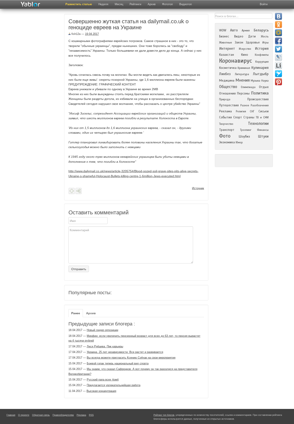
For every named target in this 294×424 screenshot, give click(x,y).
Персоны (243, 93)
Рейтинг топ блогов (163, 415)
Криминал (244, 68)
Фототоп (167, 4)
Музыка (255, 80)
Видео (238, 36)
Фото (225, 136)
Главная (10, 415)
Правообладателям (63, 415)
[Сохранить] (72, 191)
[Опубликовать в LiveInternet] (278, 65)
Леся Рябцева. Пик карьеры (105, 346)
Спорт (237, 117)
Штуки (263, 136)
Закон (239, 42)
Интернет (227, 48)
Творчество (226, 124)
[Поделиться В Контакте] (278, 16)
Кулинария (260, 67)
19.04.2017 (92, 34)
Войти (264, 4)
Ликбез (225, 74)
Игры (265, 42)
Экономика (227, 142)
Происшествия (258, 99)
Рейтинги (135, 4)
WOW (222, 30)
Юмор (239, 142)
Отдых (264, 87)
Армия (246, 30)
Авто (234, 30)
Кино (244, 55)
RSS (91, 415)
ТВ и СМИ (262, 117)
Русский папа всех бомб (103, 379)
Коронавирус (235, 60)
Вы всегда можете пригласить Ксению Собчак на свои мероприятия (131, 357)
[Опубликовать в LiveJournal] (278, 57)
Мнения (242, 80)
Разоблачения (260, 105)
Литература (242, 74)
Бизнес (224, 36)
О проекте (23, 415)
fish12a (75, 34)
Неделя (103, 4)
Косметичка (228, 68)
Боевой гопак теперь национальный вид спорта (118, 363)
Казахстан (226, 55)
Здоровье (253, 42)
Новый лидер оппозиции (102, 330)
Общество (228, 86)
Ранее (75, 313)
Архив (152, 4)
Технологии (258, 123)
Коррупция (262, 61)
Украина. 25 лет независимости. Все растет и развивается (125, 352)
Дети (252, 36)
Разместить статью (78, 4)
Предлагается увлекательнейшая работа (113, 385)
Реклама (225, 111)
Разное (244, 105)
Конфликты (262, 55)
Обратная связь (41, 415)
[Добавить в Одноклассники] (278, 24)
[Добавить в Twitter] (278, 49)
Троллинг (245, 130)
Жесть (265, 36)
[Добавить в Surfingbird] (278, 73)
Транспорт (226, 130)
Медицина (226, 80)
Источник (198, 188)
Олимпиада (248, 87)
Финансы (263, 130)
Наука (265, 80)
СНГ (252, 111)
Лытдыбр (261, 74)
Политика (260, 93)
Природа (224, 99)
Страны (248, 117)
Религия (241, 111)
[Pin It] (278, 81)
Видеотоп (185, 4)
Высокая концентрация (101, 391)
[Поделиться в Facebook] (278, 40)
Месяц (119, 4)
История (262, 48)
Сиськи (263, 111)
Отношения (227, 93)
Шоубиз (244, 136)
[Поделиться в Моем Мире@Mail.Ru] (278, 32)
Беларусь (261, 30)
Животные (225, 42)
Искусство (245, 49)
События (225, 117)
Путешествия (229, 105)
